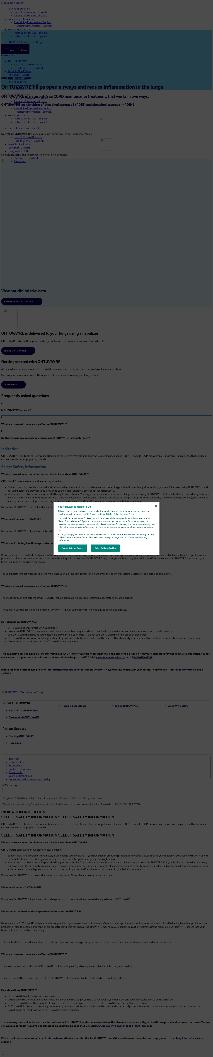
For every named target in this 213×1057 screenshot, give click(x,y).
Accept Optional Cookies (72, 548)
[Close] (155, 505)
